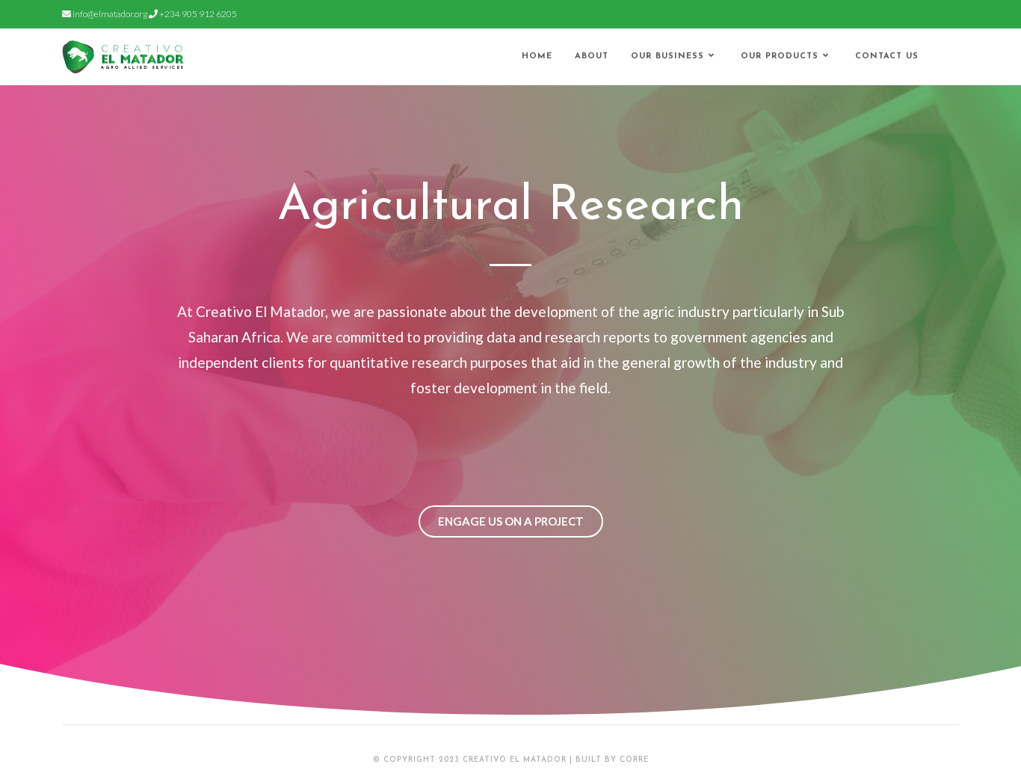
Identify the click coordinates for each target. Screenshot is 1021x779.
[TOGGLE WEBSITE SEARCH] (944, 56)
